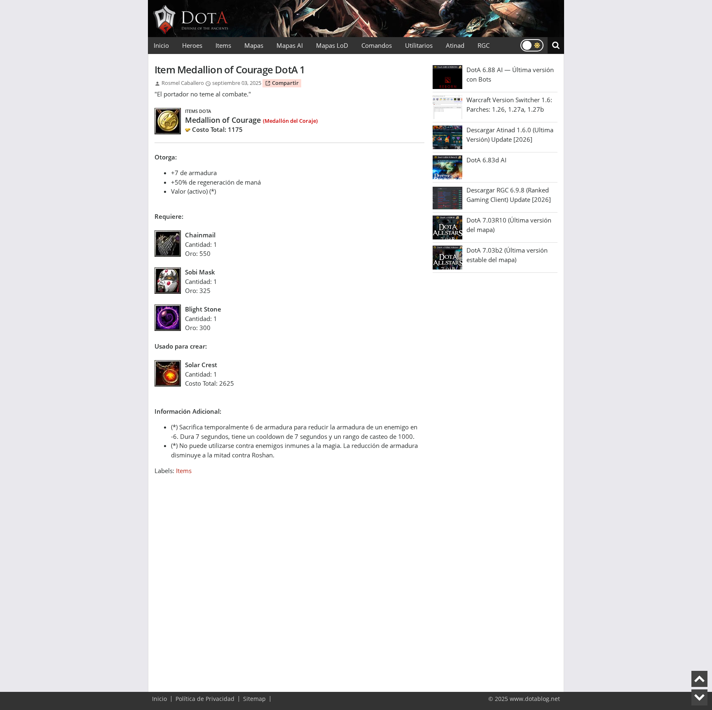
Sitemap (254, 699)
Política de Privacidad (205, 699)
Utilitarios (419, 45)
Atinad (455, 45)
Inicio (161, 45)
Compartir (285, 83)
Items (223, 45)
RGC (484, 45)
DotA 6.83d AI (486, 160)
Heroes (192, 45)
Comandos (376, 45)
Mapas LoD (332, 45)
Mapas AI (289, 45)
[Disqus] (289, 579)
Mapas (253, 45)
